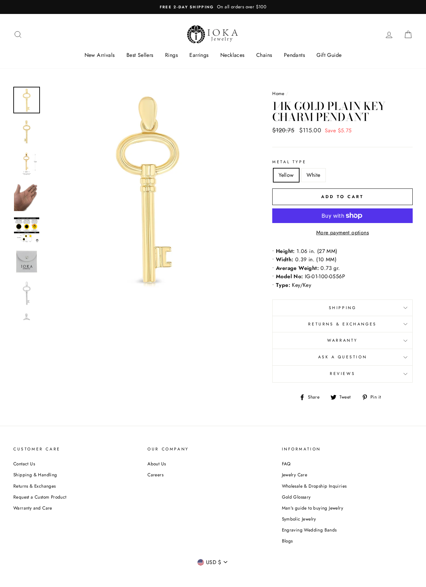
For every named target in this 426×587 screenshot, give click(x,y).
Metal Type (289, 162)
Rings (171, 55)
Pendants (294, 55)
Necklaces (232, 55)
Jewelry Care (295, 474)
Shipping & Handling (35, 474)
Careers (155, 474)
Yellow (286, 175)
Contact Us (24, 463)
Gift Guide (329, 55)
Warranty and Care (32, 508)
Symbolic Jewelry (299, 519)
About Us (156, 463)
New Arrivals (100, 55)
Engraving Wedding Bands (309, 530)
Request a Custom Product (40, 497)
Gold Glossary (296, 497)
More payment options (342, 232)
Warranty (342, 340)
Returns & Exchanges (342, 324)
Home (278, 93)
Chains (264, 55)
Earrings (198, 55)
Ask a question (342, 357)
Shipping (342, 308)
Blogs (287, 540)
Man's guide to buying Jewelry (312, 508)
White (313, 175)
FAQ (286, 463)
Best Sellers (139, 55)
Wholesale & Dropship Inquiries (314, 486)
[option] (213, 7)
